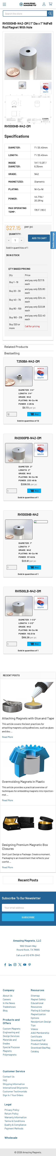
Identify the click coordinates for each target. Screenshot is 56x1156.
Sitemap (35, 995)
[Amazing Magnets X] (19, 964)
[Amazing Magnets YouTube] (24, 964)
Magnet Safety (38, 999)
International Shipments (15, 1087)
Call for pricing (32, 326)
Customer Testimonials (15, 1091)
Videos (34, 1029)
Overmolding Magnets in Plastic (23, 781)
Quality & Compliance (15, 1124)
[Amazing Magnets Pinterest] (29, 964)
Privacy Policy (12, 1109)
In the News (9, 1002)
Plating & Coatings (40, 1010)
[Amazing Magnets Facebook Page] (5, 964)
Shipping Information (14, 1083)
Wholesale (11, 1137)
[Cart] (51, 4)
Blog (5, 1010)
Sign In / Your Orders (13, 1095)
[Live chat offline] (53, 240)
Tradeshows (9, 1006)
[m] (4, 4)
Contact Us (8, 1076)
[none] (28, 56)
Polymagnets (9, 1054)
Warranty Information (16, 1117)
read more (7, 736)
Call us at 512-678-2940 (28, 955)
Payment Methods (14, 1128)
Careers (7, 999)
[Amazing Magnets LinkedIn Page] (10, 964)
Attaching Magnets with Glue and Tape (28, 718)
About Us (7, 995)
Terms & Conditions (15, 1120)
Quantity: (15, 233)
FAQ (5, 1080)
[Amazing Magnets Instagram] (14, 964)
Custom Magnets (11, 1028)
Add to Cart (34, 414)
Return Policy (11, 1113)
